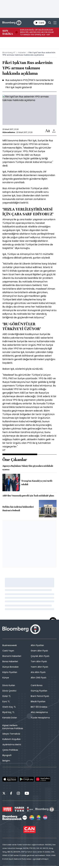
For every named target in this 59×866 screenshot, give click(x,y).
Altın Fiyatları (37, 645)
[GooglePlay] (26, 779)
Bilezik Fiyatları (38, 701)
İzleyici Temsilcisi (11, 733)
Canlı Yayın (8, 650)
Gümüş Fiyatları (39, 690)
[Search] (49, 23)
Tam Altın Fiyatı (39, 661)
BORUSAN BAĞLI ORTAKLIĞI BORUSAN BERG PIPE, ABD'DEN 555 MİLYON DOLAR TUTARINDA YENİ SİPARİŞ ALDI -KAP (37, 32)
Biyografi (6, 755)
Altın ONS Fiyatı (38, 677)
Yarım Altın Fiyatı (39, 666)
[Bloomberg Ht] (44, 809)
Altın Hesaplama (39, 712)
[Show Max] (45, 817)
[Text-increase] (47, 130)
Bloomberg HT (8, 52)
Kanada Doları (9, 717)
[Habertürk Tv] (19, 809)
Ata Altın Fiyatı (38, 672)
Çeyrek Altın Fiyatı (40, 656)
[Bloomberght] (11, 22)
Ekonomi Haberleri (11, 656)
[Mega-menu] (55, 23)
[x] (3, 794)
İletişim (6, 760)
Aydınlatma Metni (11, 744)
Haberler (22, 52)
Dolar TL (6, 696)
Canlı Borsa (36, 685)
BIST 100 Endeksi (39, 706)
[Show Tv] (31, 817)
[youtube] (27, 794)
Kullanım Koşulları (11, 739)
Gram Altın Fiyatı (39, 650)
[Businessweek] (14, 817)
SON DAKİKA (7, 32)
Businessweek (9, 645)
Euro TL (6, 701)
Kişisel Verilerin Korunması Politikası (12, 727)
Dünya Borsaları (10, 666)
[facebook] (11, 794)
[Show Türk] (39, 817)
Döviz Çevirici (9, 690)
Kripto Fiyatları (9, 672)
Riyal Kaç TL (8, 712)
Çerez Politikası (10, 749)
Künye (5, 677)
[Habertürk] (7, 809)
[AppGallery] (42, 779)
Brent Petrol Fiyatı (40, 696)
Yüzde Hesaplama (40, 717)
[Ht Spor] (30, 809)
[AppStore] (10, 779)
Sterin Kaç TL (9, 706)
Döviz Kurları (8, 685)
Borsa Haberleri (10, 661)
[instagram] (18, 794)
